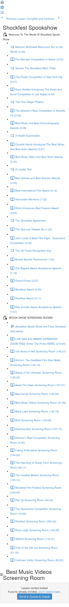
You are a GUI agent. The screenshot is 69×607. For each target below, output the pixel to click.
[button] (2, 3)
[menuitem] (2, 8)
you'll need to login (49, 591)
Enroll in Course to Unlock (35, 596)
